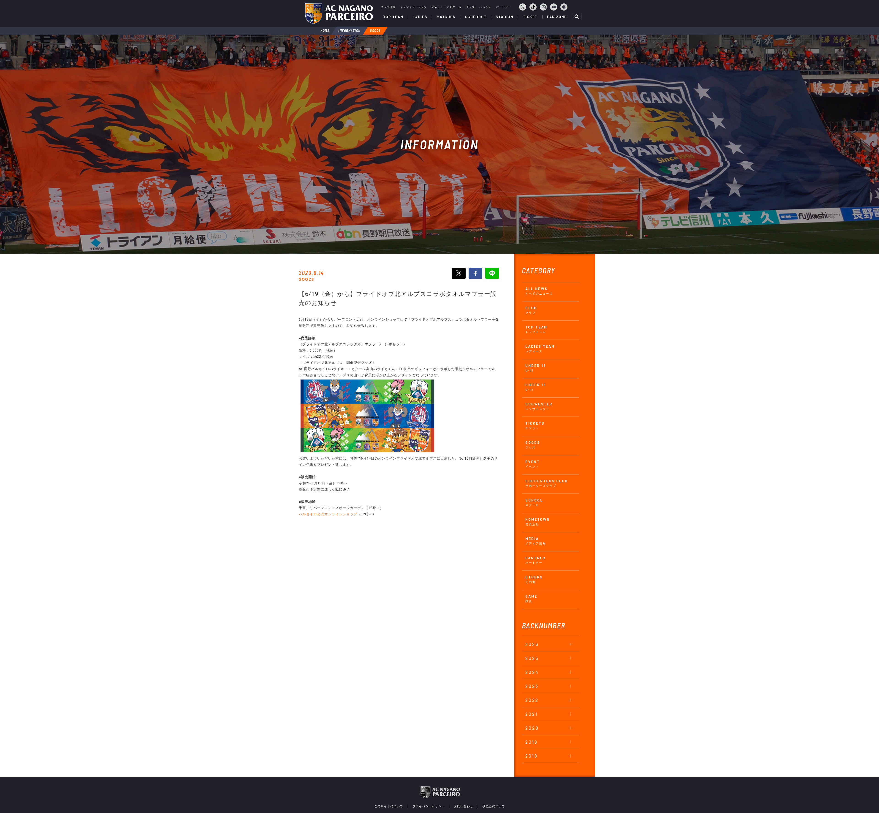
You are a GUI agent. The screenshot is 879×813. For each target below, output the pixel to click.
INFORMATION (349, 30)
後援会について (494, 806)
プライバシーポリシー (428, 806)
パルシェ (485, 7)
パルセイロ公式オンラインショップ (328, 514)
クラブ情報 (388, 7)
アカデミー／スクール (446, 7)
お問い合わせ (463, 806)
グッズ (470, 7)
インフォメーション (413, 7)
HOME (324, 30)
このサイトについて (388, 806)
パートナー (503, 7)
